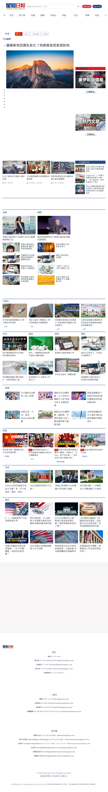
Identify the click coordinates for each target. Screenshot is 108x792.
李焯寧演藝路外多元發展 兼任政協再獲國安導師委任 (94, 416)
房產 (97, 15)
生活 (5, 333)
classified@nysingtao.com (62, 664)
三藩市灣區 (31, 183)
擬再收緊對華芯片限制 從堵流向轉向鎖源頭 (54, 238)
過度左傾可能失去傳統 (62, 256)
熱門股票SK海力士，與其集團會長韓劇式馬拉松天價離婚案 (40, 452)
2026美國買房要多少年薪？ (41, 487)
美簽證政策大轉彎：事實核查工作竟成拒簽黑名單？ (90, 548)
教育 (57, 333)
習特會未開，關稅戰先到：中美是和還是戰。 (14, 451)
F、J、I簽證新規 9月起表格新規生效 (16, 519)
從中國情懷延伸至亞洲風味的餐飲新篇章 (13, 354)
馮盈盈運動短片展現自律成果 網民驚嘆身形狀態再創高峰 (94, 397)
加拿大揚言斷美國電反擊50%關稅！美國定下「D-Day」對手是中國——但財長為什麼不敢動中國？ (66, 453)
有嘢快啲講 (60, 461)
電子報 (22, 15)
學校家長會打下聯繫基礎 (65, 374)
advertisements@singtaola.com (77, 739)
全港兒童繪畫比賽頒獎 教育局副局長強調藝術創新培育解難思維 (91, 322)
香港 (5, 326)
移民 (7, 499)
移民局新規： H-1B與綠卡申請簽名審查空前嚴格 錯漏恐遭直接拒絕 (41, 520)
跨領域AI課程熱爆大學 (64, 352)
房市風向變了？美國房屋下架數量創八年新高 (90, 487)
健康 (31, 333)
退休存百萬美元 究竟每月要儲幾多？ (91, 354)
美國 (33, 15)
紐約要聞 (10, 183)
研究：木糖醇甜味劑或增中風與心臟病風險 (39, 354)
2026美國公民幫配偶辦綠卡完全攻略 (40, 547)
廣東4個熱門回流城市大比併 (91, 451)
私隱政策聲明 (45, 775)
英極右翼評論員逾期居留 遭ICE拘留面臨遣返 (27, 246)
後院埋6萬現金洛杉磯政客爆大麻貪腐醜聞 (62, 177)
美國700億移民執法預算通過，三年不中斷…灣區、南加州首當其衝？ (15, 549)
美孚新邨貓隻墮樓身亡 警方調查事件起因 (13, 321)
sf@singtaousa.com (61, 699)
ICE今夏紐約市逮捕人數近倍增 (14, 177)
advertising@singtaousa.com (62, 703)
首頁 (11, 15)
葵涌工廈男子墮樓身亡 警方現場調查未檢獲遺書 (39, 321)
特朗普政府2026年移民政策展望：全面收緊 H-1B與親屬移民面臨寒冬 (66, 548)
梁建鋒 (6, 456)
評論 (5, 430)
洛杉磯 (54, 183)
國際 (42, 15)
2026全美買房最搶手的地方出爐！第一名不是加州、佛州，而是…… (16, 488)
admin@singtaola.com (65, 735)
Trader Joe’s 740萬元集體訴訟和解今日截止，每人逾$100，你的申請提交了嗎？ (95, 178)
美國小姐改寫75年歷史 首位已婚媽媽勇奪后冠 (19, 238)
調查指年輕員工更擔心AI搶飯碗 (27, 267)
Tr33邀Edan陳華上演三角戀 (28, 394)
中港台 (53, 15)
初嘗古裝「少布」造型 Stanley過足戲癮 (28, 416)
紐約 (5, 183)
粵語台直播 (86, 6)
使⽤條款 (55, 775)
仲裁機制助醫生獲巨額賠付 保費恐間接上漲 (13, 378)
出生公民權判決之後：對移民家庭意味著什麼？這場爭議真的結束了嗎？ (65, 522)
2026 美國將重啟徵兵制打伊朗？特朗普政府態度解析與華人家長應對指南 (95, 189)
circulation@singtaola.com (80, 743)
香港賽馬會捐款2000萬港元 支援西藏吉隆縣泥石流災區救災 (65, 322)
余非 (32, 459)
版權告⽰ (64, 775)
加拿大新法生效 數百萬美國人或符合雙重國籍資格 (95, 168)
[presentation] (40, 69)
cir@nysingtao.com (65, 668)
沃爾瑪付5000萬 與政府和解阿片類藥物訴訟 (27, 257)
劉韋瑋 (84, 456)
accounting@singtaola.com (66, 747)
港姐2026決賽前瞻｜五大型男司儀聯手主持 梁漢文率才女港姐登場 (61, 399)
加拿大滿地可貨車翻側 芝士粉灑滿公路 (63, 279)
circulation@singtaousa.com (70, 711)
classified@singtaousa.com (62, 707)
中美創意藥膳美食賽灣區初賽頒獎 (38, 177)
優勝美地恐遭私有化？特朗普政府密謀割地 (38, 45)
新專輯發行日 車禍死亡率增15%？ (39, 378)
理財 (83, 333)
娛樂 (87, 15)
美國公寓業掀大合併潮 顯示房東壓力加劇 (66, 487)
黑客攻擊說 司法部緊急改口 (63, 245)
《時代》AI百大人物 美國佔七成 (63, 267)
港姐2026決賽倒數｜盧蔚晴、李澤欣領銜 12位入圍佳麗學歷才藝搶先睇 (61, 418)
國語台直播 (97, 6)
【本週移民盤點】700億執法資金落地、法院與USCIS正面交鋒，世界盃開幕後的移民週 (90, 522)
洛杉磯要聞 (60, 183)
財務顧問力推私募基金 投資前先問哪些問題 (91, 378)
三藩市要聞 (39, 183)
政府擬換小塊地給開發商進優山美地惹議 (27, 279)
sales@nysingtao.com (65, 660)
